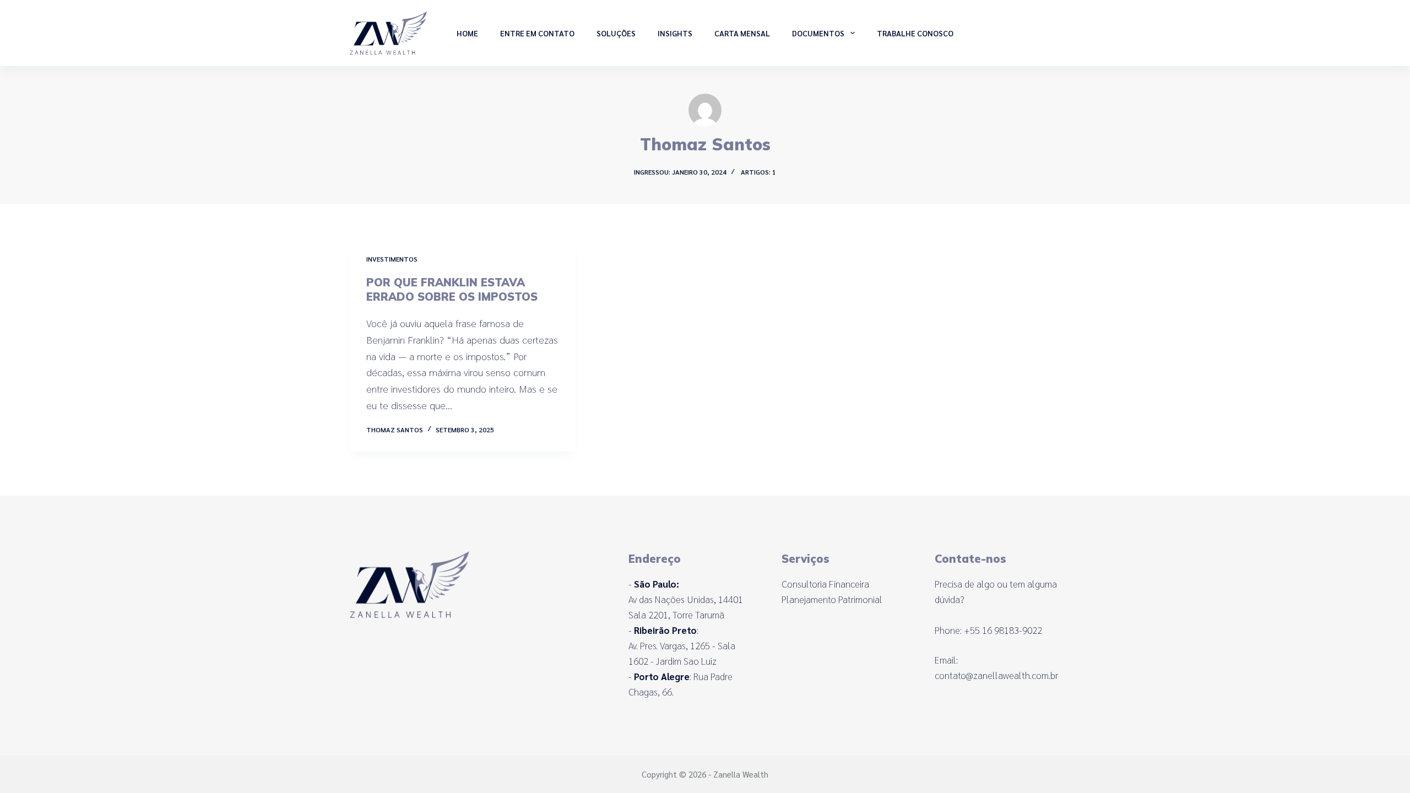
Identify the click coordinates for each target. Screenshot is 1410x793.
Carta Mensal (742, 33)
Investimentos (391, 258)
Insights (675, 33)
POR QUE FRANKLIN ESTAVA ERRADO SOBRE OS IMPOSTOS (452, 289)
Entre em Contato (537, 33)
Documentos (818, 33)
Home (467, 33)
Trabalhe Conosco (915, 33)
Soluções (616, 33)
